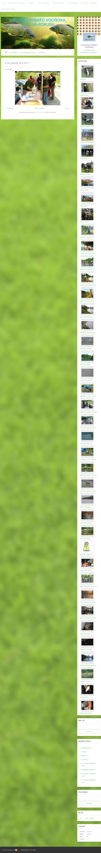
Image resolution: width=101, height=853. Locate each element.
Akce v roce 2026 (43, 3)
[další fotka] (67, 88)
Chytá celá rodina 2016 (88, 285)
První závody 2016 (86, 317)
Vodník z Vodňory (86, 554)
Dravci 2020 (84, 190)
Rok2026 (83, 79)
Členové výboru (73, 3)
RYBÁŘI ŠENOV (86, 748)
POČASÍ (84, 752)
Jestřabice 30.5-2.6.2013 (88, 396)
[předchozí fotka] (8, 88)
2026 (91, 818)
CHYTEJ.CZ (85, 760)
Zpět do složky (39, 108)
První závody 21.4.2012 (88, 491)
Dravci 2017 (84, 222)
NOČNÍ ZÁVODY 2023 (87, 127)
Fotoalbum (13, 52)
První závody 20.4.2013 (88, 428)
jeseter (82, 111)
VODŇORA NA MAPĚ (88, 770)
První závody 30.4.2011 (28, 52)
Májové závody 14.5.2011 (88, 586)
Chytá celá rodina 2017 (88, 253)
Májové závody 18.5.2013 (88, 412)
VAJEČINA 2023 (85, 174)
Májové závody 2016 (87, 301)
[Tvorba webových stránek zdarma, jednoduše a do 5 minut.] (16, 850)
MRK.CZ (84, 756)
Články (93, 3)
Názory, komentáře (8, 9)
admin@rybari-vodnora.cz (89, 52)
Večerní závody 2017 (87, 238)
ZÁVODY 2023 (84, 158)
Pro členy (84, 3)
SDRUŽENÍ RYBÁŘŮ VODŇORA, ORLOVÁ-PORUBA (37, 22)
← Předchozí (9, 108)
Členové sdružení (58, 3)
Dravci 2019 (84, 206)
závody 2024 (84, 95)
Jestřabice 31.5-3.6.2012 (88, 459)
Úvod (3, 3)
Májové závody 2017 (87, 269)
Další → (67, 108)
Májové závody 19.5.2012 (88, 475)
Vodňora (31, 3)
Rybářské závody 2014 (87, 333)
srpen (87, 818)
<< (81, 818)
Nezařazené (84, 697)
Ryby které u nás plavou (16, 3)
